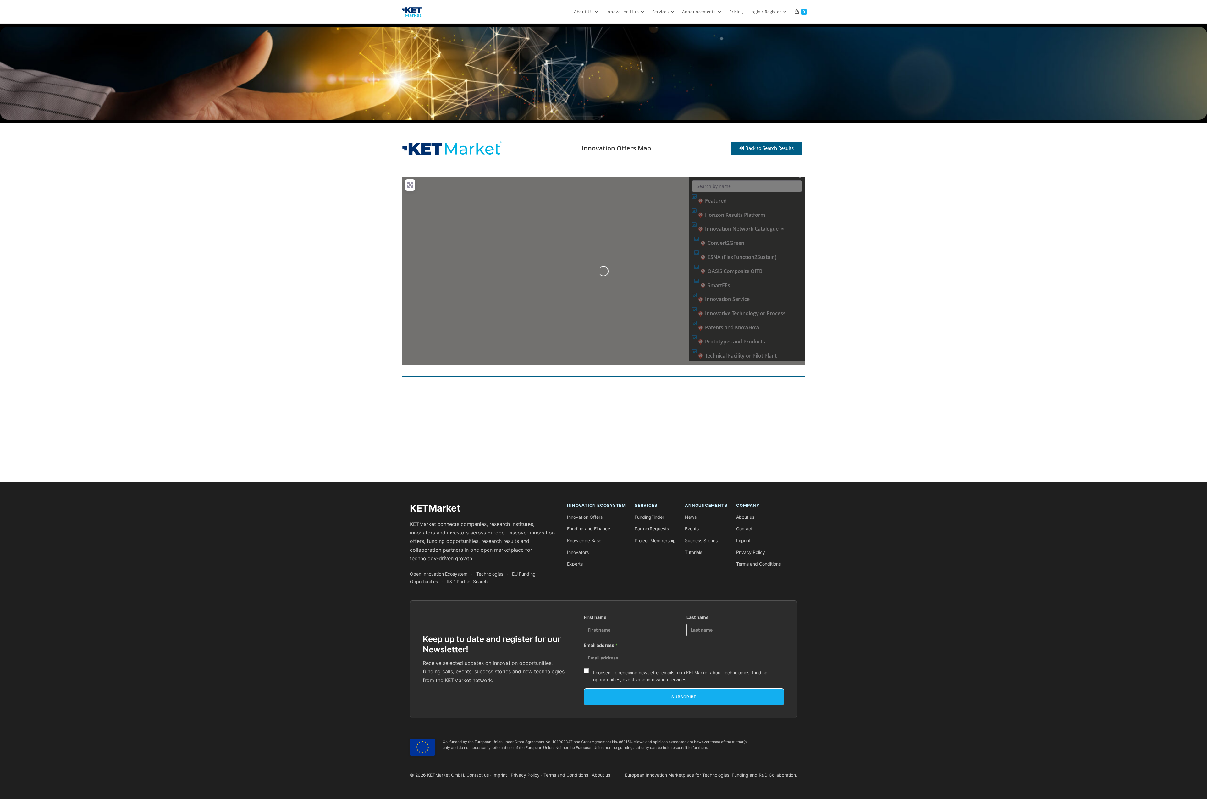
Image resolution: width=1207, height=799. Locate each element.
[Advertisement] (591, 432)
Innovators (578, 552)
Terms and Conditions (758, 563)
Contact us (477, 775)
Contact (744, 528)
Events (692, 528)
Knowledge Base (584, 540)
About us (745, 517)
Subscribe (683, 696)
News (691, 517)
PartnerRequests (652, 528)
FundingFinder (649, 517)
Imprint (743, 540)
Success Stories (701, 540)
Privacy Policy (750, 552)
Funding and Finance (588, 528)
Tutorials (693, 552)
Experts (575, 563)
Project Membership (655, 540)
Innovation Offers (585, 517)
